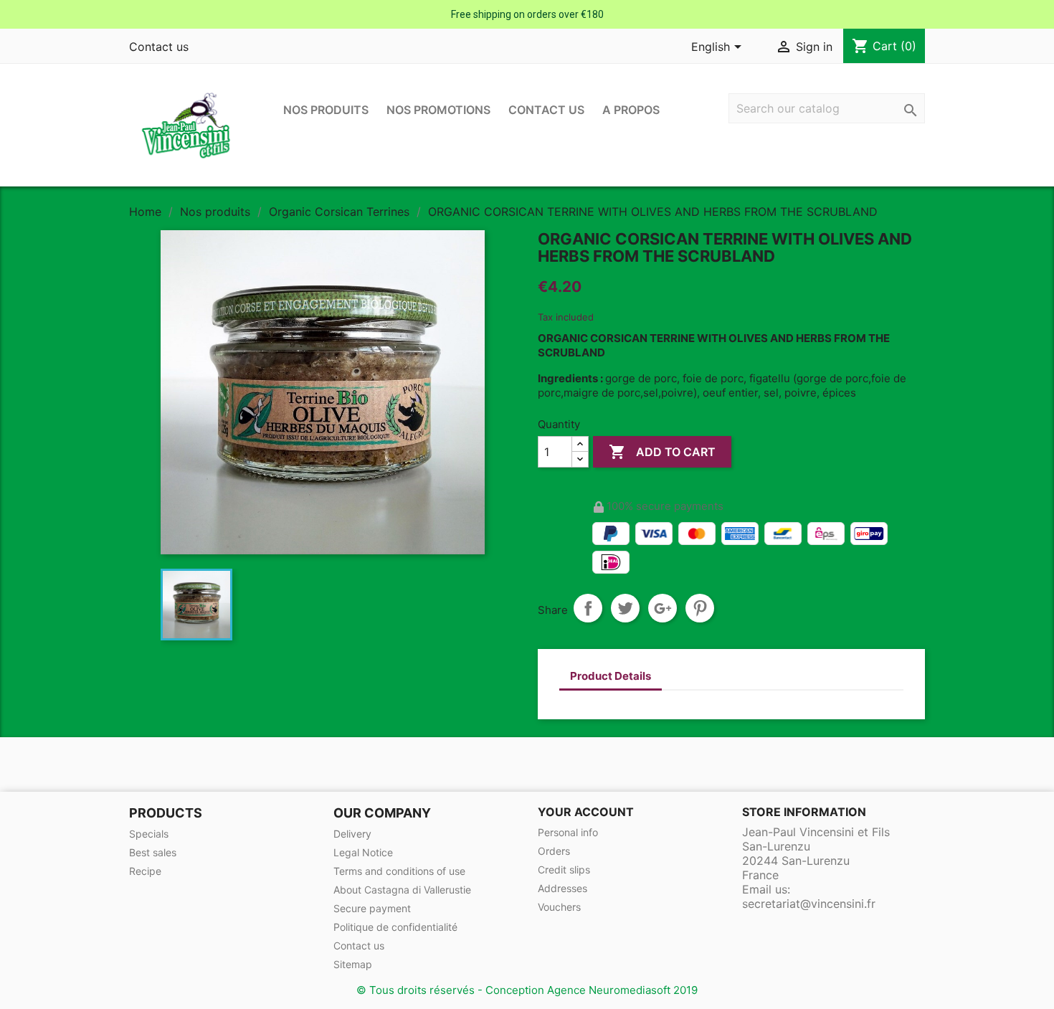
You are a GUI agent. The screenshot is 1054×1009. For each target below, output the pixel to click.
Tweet (625, 608)
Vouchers (559, 907)
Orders (554, 851)
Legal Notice (363, 852)
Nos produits (326, 110)
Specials (148, 834)
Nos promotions (438, 110)
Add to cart (662, 451)
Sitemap (352, 964)
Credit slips (564, 869)
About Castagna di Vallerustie (402, 890)
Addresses (562, 888)
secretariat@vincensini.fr (808, 903)
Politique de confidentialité (395, 927)
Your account (586, 812)
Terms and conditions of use (399, 871)
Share (588, 608)
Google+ (662, 608)
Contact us (159, 46)
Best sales (152, 852)
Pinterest (699, 608)
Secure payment (372, 908)
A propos (631, 110)
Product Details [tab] (610, 676)
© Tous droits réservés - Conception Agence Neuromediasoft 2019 (527, 990)
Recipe (145, 871)
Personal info (568, 832)
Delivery (352, 834)
